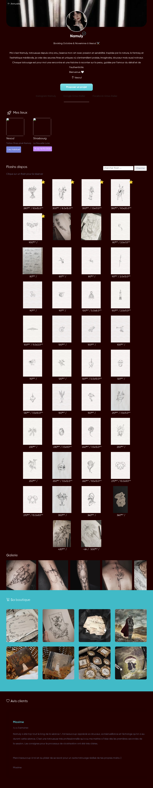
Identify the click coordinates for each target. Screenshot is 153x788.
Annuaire (15, 4)
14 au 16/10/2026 (43, 149)
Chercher (140, 168)
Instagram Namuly (46, 96)
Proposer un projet (76, 87)
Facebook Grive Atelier (105, 96)
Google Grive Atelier (74, 96)
